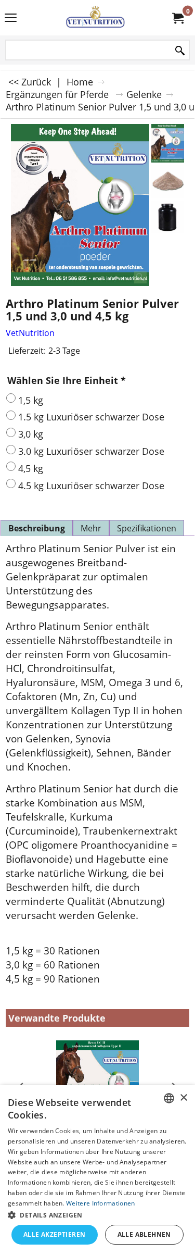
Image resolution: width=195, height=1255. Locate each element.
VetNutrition (30, 333)
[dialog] (97, 1170)
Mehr (91, 528)
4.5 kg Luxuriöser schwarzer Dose (91, 485)
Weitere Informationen (100, 1203)
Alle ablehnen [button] (144, 1234)
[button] (97, 1215)
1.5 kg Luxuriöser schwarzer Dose (91, 417)
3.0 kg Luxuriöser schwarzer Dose (91, 451)
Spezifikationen (146, 528)
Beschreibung (36, 528)
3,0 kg (30, 434)
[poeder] (167, 181)
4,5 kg (30, 468)
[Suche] (180, 51)
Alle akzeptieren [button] (54, 1234)
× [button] (183, 1098)
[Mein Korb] (177, 17)
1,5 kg (30, 400)
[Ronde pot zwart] (167, 217)
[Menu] (11, 19)
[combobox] (169, 1098)
